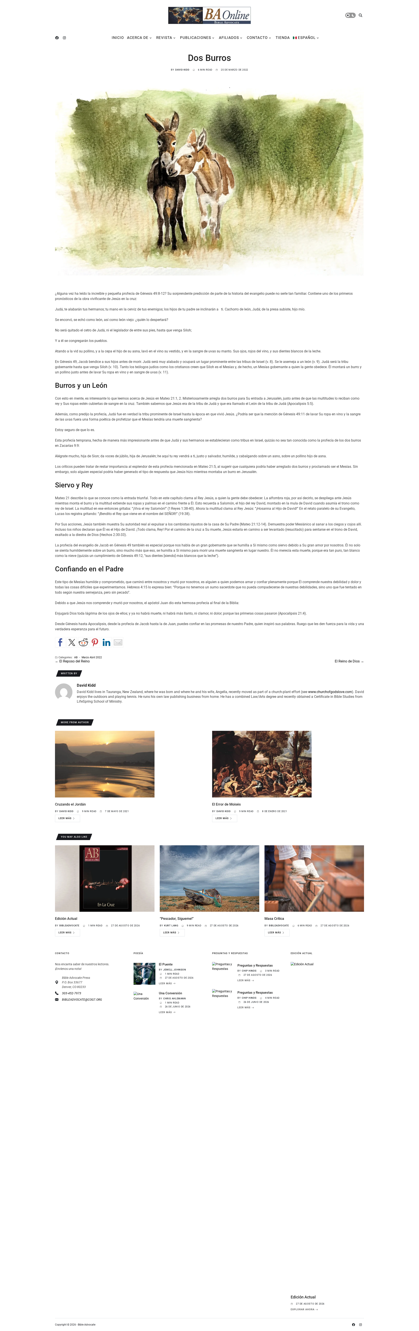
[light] (350, 15)
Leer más (65, 818)
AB (75, 657)
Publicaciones (195, 37)
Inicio (118, 37)
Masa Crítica (274, 919)
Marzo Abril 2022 (92, 657)
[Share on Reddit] (83, 642)
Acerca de (137, 37)
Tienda (283, 37)
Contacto (257, 37)
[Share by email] (118, 642)
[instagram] (65, 38)
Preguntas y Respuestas (255, 965)
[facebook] (58, 38)
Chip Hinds (249, 970)
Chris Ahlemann (174, 998)
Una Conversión (170, 993)
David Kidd (182, 69)
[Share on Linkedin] (106, 642)
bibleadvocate (69, 925)
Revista (164, 37)
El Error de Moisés (226, 804)
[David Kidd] (63, 692)
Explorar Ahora (302, 1309)
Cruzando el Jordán (70, 804)
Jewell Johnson (174, 969)
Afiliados (229, 37)
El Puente (166, 964)
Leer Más (165, 983)
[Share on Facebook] (60, 642)
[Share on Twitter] (72, 642)
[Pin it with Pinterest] (95, 642)
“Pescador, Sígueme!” (177, 919)
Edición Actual (66, 919)
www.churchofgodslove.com (330, 692)
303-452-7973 (71, 993)
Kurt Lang (171, 925)
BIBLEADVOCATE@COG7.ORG (82, 999)
